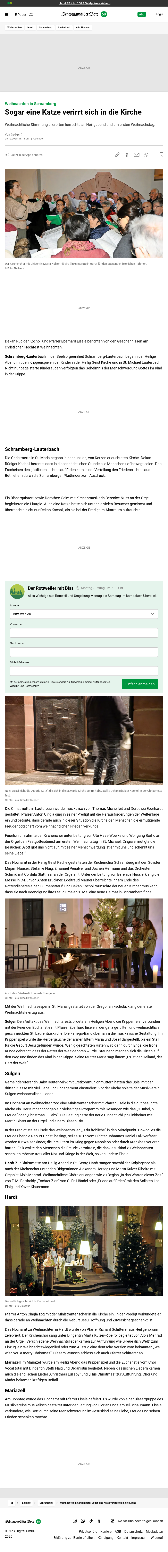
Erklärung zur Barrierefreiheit (73, 1538)
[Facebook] (99, 1521)
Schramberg (45, 27)
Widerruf (157, 1538)
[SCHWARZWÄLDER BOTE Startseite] (84, 14)
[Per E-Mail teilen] (137, 155)
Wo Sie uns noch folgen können (140, 1521)
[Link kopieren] (117, 155)
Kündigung (106, 1538)
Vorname (16, 624)
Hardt (30, 27)
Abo (141, 14)
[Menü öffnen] (6, 14)
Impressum (139, 1538)
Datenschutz (133, 1531)
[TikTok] (91, 1521)
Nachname (17, 643)
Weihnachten (14, 27)
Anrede (14, 605)
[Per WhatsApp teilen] (146, 155)
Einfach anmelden (140, 684)
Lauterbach (64, 27)
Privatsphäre (88, 1531)
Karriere (105, 1531)
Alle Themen (83, 27)
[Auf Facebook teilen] (127, 155)
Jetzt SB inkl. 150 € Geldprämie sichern (84, 3)
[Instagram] (75, 1521)
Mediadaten (154, 1531)
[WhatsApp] (83, 1521)
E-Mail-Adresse (19, 662)
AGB (118, 1531)
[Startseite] (11, 1503)
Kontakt (122, 1538)
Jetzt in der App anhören (27, 155)
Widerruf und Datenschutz (24, 686)
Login (159, 14)
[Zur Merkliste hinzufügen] (160, 155)
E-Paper (20, 15)
